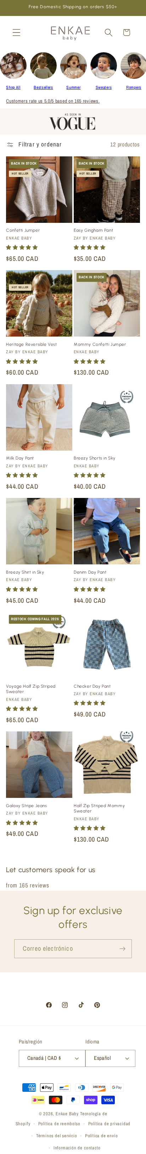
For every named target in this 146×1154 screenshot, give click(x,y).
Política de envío (101, 1136)
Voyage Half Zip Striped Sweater (31, 689)
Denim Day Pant (90, 572)
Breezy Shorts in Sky (95, 458)
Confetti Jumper (23, 230)
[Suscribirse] (122, 949)
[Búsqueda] (109, 32)
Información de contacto (77, 1148)
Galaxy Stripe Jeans (26, 805)
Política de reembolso (59, 1124)
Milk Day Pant (20, 458)
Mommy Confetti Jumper (100, 344)
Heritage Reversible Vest (31, 344)
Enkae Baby (67, 1114)
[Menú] (16, 32)
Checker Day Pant (92, 686)
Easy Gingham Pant (93, 230)
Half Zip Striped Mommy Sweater (99, 808)
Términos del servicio (56, 1136)
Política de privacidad (109, 1124)
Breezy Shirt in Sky (25, 572)
